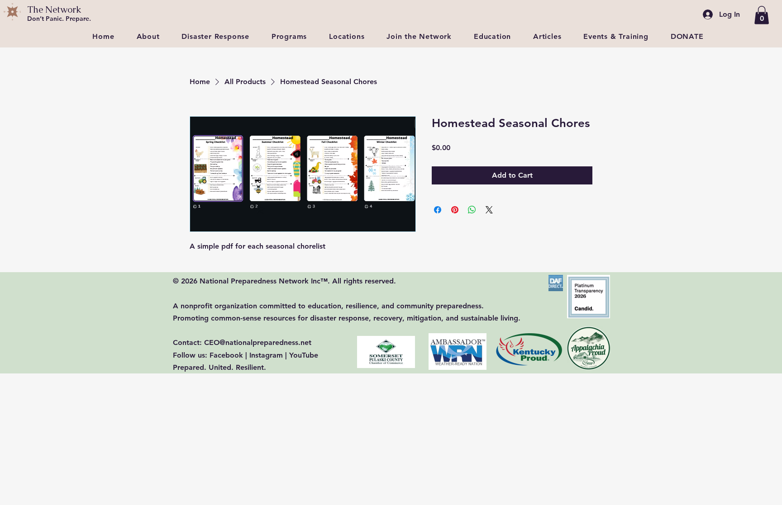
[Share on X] (489, 209)
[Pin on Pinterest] (454, 209)
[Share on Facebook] (437, 209)
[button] (761, 15)
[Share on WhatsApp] (472, 209)
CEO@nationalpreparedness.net (257, 342)
